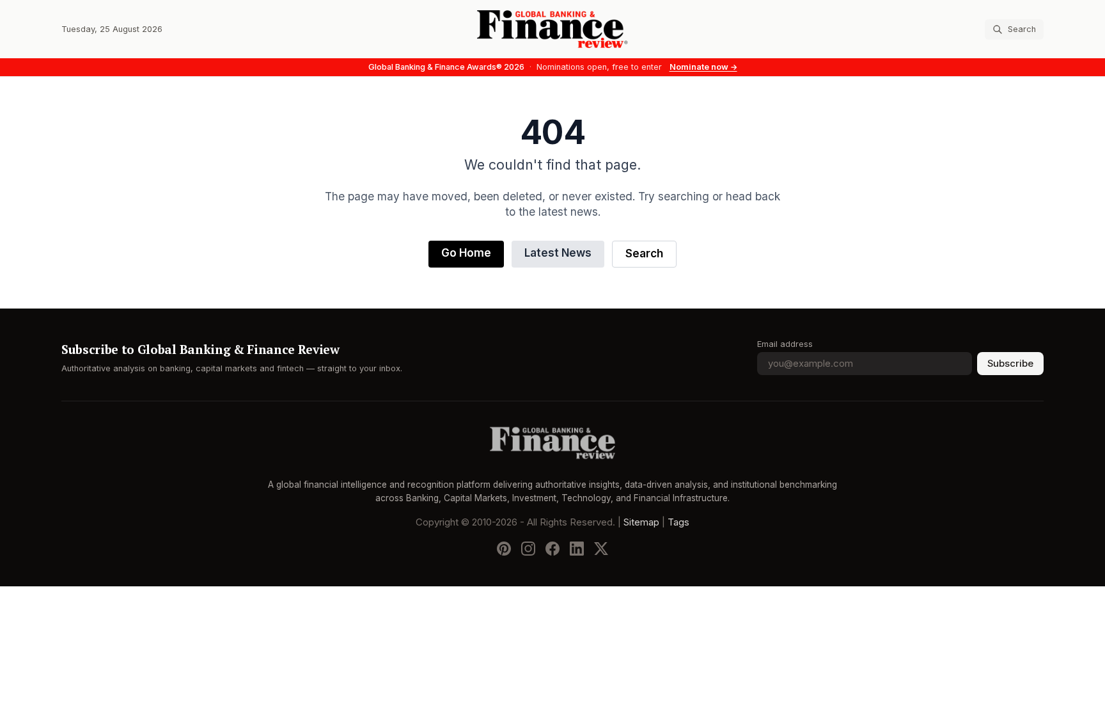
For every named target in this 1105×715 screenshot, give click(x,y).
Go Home (466, 253)
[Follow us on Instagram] (528, 549)
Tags (678, 522)
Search (644, 254)
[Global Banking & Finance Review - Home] (552, 29)
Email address (785, 344)
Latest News (558, 253)
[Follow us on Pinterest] (504, 549)
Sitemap (641, 522)
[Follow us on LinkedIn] (577, 549)
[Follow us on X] (601, 549)
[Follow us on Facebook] (552, 549)
